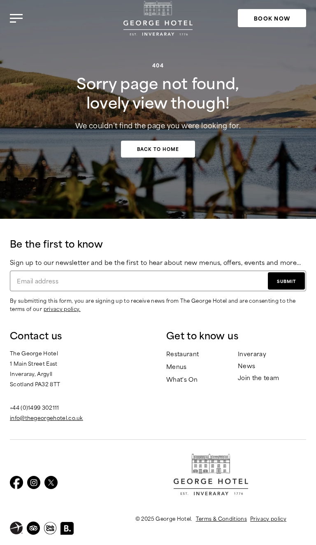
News (246, 366)
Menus (176, 366)
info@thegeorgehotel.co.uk (46, 417)
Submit (286, 281)
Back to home (158, 149)
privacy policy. (62, 308)
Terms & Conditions (221, 518)
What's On (182, 379)
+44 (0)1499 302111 (34, 407)
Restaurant (182, 354)
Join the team (258, 377)
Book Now (272, 18)
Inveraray (252, 354)
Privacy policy (268, 518)
